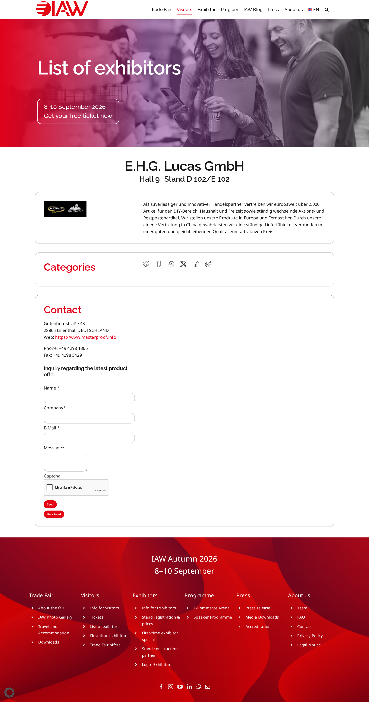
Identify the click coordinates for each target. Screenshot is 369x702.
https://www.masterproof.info (85, 337)
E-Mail (52, 428)
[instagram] (170, 686)
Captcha (52, 476)
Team (302, 607)
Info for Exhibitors (159, 607)
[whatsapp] (198, 686)
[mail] (207, 686)
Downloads (48, 642)
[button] (327, 9)
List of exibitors (104, 626)
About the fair (51, 607)
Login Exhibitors (157, 664)
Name (52, 388)
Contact (304, 626)
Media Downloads (262, 617)
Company (55, 408)
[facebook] (161, 686)
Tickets (96, 617)
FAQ (301, 617)
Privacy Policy (310, 635)
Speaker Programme (213, 617)
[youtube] (180, 686)
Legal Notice (309, 644)
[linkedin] (189, 686)
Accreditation (258, 626)
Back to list (54, 514)
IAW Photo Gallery (55, 617)
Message (54, 448)
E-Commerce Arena (212, 607)
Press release (258, 607)
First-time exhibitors (109, 635)
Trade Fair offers (105, 644)
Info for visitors (104, 607)
